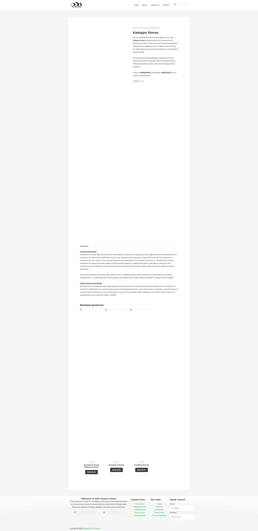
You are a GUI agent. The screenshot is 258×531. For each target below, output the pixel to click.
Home (135, 28)
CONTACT (166, 5)
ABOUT (145, 5)
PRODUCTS (155, 5)
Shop (140, 28)
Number (173, 512)
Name (172, 504)
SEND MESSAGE (179, 522)
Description (84, 246)
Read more (91, 472)
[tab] (84, 246)
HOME (136, 5)
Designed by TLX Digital (91, 528)
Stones (145, 28)
